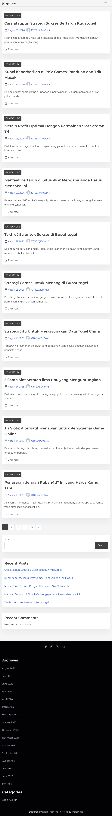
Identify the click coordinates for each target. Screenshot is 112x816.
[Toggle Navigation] (106, 3)
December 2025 (10, 730)
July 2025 (7, 768)
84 (32, 527)
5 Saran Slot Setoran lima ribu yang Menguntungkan (52, 380)
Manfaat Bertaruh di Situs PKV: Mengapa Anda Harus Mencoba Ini (42, 594)
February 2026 (9, 714)
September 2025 (10, 753)
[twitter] (57, 647)
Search (8, 539)
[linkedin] (64, 647)
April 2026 (7, 699)
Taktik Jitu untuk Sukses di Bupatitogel (40, 234)
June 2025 (7, 776)
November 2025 (10, 737)
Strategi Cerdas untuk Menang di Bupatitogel (46, 283)
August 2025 (8, 761)
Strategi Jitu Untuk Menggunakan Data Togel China (52, 331)
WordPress (77, 812)
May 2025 (7, 784)
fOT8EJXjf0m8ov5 (40, 30)
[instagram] (51, 647)
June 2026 (7, 684)
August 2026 (8, 668)
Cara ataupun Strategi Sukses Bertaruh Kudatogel (50, 23)
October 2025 (9, 745)
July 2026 (7, 676)
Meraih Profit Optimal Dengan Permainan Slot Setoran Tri (37, 586)
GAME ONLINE (12, 15)
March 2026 (8, 707)
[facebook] (45, 647)
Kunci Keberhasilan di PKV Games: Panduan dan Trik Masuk (38, 577)
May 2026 (7, 691)
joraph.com (9, 3)
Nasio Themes (49, 812)
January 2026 (9, 722)
